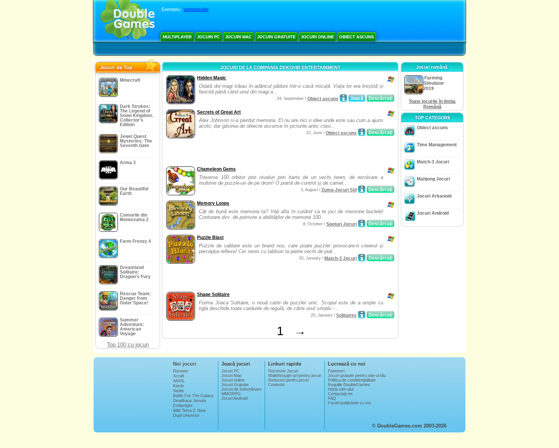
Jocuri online (317, 37)
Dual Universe (186, 415)
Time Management (437, 144)
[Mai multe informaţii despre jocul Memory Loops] (361, 223)
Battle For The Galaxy (193, 395)
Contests (276, 384)
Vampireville (196, 9)
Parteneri (336, 371)
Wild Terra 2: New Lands (189, 412)
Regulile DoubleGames (349, 384)
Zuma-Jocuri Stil (339, 190)
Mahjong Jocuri (433, 179)
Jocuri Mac (238, 37)
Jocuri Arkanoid (434, 196)
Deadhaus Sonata (189, 400)
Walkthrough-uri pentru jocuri (294, 375)
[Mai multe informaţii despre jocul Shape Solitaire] (361, 314)
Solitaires (346, 315)
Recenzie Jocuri (283, 371)
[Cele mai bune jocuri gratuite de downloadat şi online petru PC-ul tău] (127, 21)
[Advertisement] (253, 153)
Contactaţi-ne (340, 393)
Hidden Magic (211, 78)
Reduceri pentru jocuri (288, 380)
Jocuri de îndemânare (241, 389)
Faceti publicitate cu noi (349, 403)
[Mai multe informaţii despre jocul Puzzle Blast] (361, 257)
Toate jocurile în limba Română (432, 104)
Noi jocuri (184, 364)
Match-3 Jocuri (340, 258)
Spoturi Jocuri (341, 224)
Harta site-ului (340, 389)
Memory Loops (213, 203)
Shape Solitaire (213, 294)
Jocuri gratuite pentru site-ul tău (357, 375)
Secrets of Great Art (219, 112)
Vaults (178, 390)
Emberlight (182, 405)
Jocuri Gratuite (276, 37)
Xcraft (178, 376)
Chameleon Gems (216, 169)
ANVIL (179, 380)
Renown (180, 371)
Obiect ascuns (356, 37)
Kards (178, 385)
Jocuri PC (208, 37)
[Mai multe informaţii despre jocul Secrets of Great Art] (361, 132)
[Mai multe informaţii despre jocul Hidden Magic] (343, 98)
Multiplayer (177, 37)
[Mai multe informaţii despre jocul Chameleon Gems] (361, 189)
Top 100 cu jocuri (128, 344)
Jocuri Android (433, 213)
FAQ (332, 398)
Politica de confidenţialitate (352, 380)
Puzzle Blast (210, 237)
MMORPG (231, 393)
